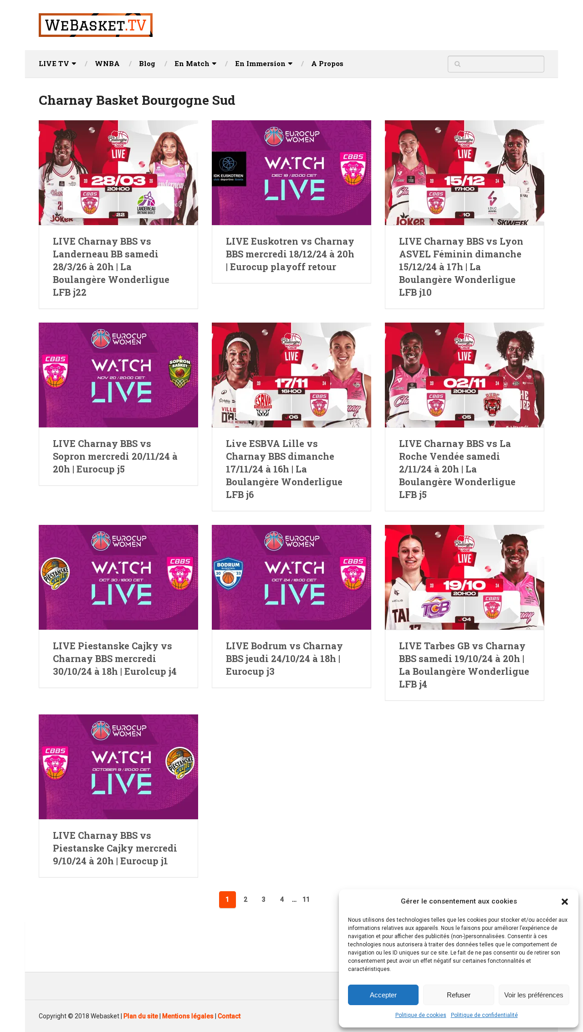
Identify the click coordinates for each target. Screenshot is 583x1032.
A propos (327, 63)
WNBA (107, 63)
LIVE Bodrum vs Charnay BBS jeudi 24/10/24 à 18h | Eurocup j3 (284, 658)
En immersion (260, 63)
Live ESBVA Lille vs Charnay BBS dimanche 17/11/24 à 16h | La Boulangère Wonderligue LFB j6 (284, 468)
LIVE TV (54, 63)
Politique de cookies (420, 1015)
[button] (564, 901)
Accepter (383, 995)
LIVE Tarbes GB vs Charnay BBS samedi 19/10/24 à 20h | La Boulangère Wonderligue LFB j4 (464, 665)
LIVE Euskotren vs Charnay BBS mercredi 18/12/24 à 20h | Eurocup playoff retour (290, 253)
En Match (192, 63)
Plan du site (140, 1016)
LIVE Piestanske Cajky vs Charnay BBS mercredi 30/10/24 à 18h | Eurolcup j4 (115, 658)
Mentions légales (188, 1016)
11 (306, 899)
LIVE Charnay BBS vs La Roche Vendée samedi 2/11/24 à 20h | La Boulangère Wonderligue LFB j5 (457, 468)
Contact (229, 1016)
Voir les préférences (533, 995)
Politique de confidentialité (484, 1015)
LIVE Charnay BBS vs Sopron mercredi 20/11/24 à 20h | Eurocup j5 (115, 456)
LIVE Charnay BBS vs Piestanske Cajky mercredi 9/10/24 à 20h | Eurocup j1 (115, 848)
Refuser (458, 995)
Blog (147, 63)
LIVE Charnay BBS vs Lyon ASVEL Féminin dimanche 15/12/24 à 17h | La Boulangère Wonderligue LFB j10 (461, 266)
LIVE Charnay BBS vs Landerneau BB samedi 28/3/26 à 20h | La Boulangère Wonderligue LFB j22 (111, 266)
